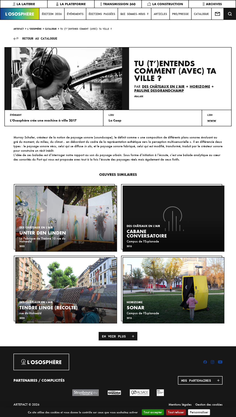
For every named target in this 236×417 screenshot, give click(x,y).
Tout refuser (176, 412)
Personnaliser (199, 412)
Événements (75, 14)
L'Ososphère (34, 28)
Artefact (18, 28)
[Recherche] (230, 14)
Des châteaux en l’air (163, 86)
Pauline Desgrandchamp (159, 90)
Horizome (200, 86)
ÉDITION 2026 (52, 14)
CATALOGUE (201, 14)
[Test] (218, 14)
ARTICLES (160, 14)
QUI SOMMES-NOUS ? (134, 14)
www (211, 120)
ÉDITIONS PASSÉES (102, 14)
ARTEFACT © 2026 (26, 404)
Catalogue (51, 28)
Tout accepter (153, 412)
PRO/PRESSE (180, 14)
